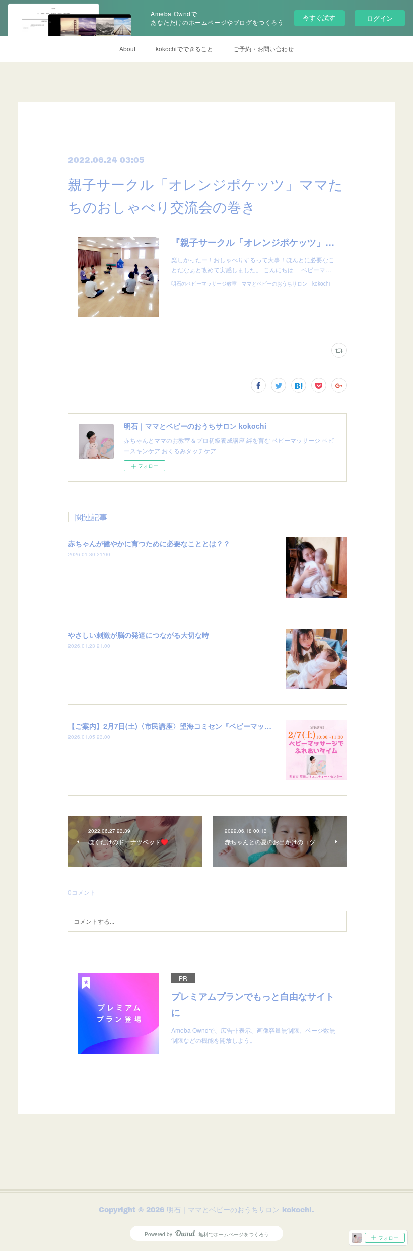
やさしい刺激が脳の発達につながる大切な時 (138, 635)
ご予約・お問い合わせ (263, 48)
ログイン (380, 18)
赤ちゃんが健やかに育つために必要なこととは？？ (149, 543)
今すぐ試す (319, 17)
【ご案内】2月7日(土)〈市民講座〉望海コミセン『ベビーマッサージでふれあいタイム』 (208, 726)
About (127, 48)
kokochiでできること (184, 48)
